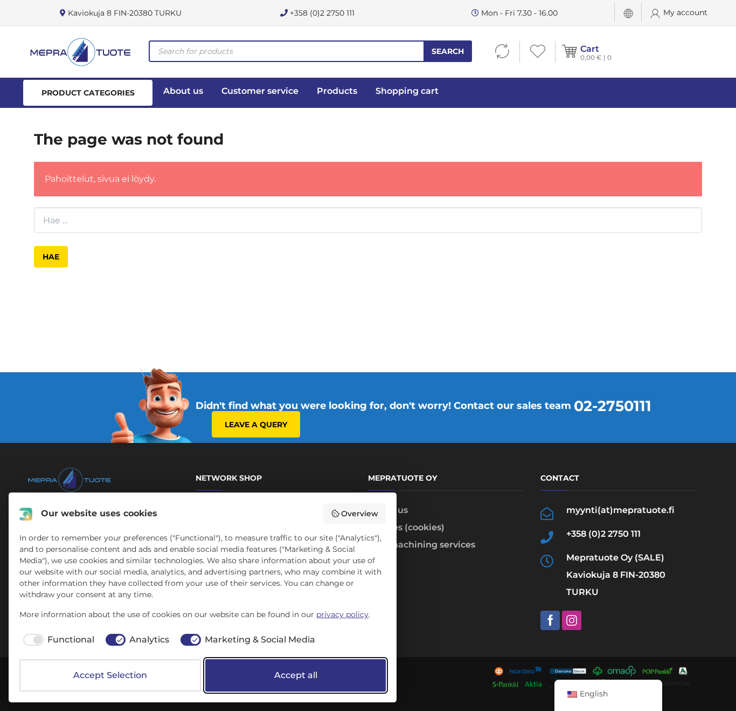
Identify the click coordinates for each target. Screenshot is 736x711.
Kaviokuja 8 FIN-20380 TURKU (124, 13)
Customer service (259, 91)
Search (448, 51)
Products (337, 91)
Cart (589, 49)
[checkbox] (56, 639)
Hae (51, 257)
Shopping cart (407, 91)
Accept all (295, 675)
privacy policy (342, 614)
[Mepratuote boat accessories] (79, 52)
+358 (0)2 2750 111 (321, 13)
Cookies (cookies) (406, 527)
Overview (359, 513)
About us (183, 91)
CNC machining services (421, 544)
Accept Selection (110, 675)
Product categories (88, 93)
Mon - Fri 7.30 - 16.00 (518, 13)
